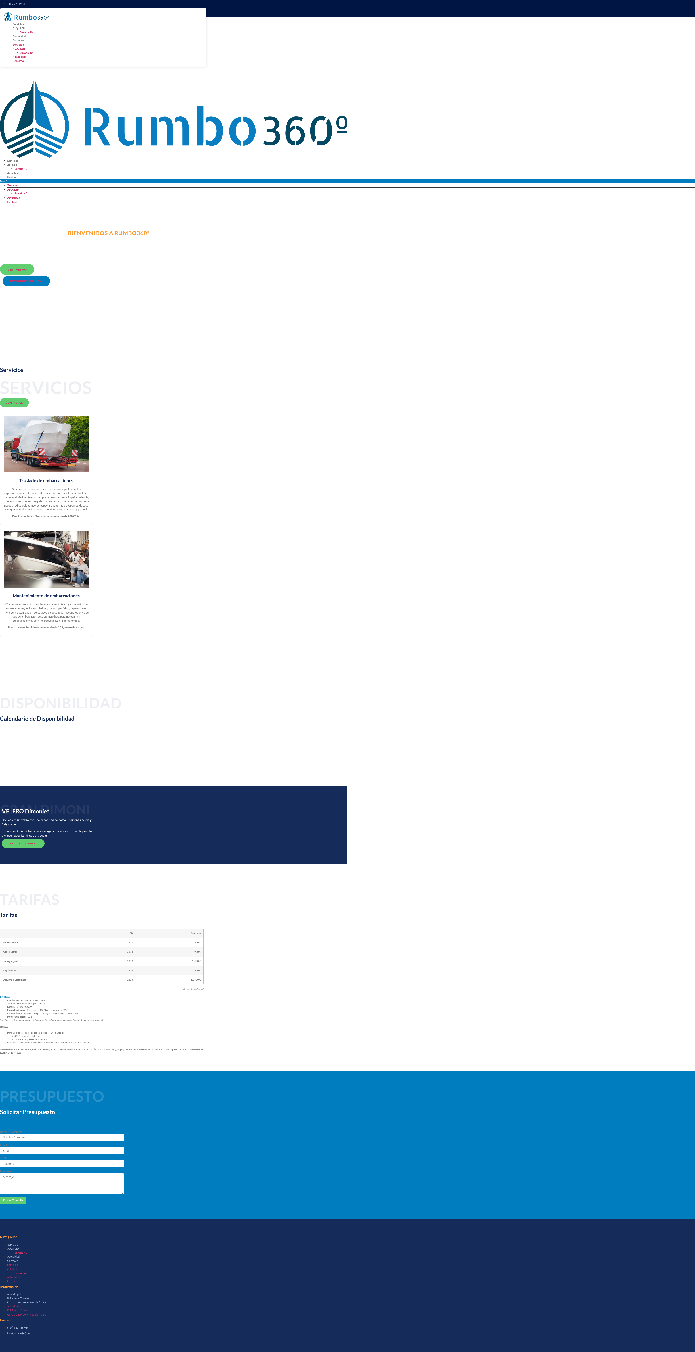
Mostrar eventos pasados (16, 734)
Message (5, 1171)
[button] (102, 997)
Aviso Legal (14, 1294)
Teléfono (5, 1158)
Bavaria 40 (26, 32)
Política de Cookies (18, 1298)
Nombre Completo (11, 1132)
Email (3, 1145)
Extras (5, 997)
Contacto (18, 40)
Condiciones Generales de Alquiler (27, 1302)
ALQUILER (19, 28)
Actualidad (19, 36)
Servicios (18, 24)
